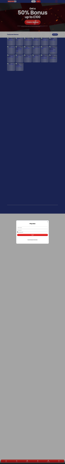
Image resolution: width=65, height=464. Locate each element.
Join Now (32, 238)
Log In (32, 235)
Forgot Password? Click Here (32, 239)
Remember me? (20, 232)
